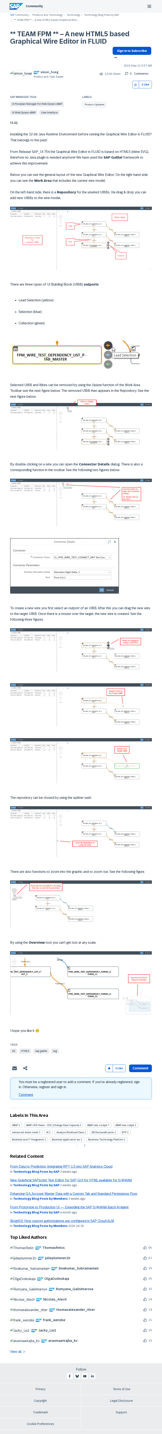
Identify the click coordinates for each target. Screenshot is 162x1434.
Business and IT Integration (28, 1139)
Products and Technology (47, 15)
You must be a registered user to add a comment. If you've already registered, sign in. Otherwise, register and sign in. (79, 1084)
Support (121, 1412)
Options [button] (115, 58)
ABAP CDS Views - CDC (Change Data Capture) (52, 1125)
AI (47, 1132)
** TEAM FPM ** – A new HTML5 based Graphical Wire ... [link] (46, 20)
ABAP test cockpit (97, 1125)
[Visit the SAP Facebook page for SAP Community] (69, 1376)
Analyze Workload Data (70, 1132)
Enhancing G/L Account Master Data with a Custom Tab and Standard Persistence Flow (73, 1193)
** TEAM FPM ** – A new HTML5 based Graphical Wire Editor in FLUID (70, 37)
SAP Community (19, 15)
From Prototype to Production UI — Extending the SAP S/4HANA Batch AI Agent (69, 1207)
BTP (124, 1132)
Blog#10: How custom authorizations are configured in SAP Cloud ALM (62, 1221)
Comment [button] (140, 1068)
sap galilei (41, 1051)
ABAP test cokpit (124, 1125)
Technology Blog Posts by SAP (101, 15)
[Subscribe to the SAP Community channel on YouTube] (84, 1376)
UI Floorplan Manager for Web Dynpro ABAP (37, 103)
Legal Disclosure (121, 1400)
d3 (13, 1051)
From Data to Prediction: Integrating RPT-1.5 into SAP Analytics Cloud (61, 1166)
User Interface (49, 112)
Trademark (40, 1412)
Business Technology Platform (105, 1139)
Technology (73, 15)
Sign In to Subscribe (132, 51)
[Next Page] (84, 1145)
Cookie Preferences (40, 1424)
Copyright (40, 1400)
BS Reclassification (103, 1132)
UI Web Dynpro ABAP (24, 112)
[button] (135, 84)
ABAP (15, 1125)
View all (16, 1351)
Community (34, 6)
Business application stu (66, 1139)
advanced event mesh (25, 1132)
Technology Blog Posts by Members (40, 1198)
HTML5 (25, 1051)
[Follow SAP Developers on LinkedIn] (92, 1376)
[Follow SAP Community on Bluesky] (77, 1376)
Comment (26, 1095)
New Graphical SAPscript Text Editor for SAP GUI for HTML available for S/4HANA (71, 1180)
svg (55, 1051)
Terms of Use (121, 1389)
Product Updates (94, 104)
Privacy (40, 1389)
